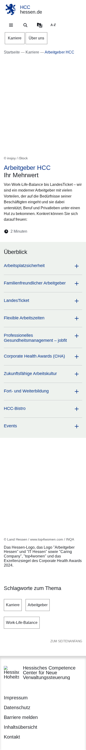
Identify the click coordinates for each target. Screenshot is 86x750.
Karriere (13, 605)
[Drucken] (72, 231)
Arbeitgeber (38, 605)
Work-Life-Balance (22, 623)
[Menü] (11, 25)
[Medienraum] (39, 25)
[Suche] (25, 25)
